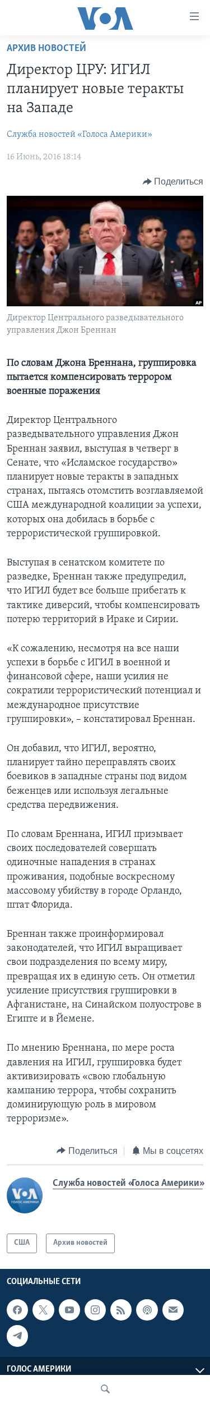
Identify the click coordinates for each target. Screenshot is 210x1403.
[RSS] (121, 1310)
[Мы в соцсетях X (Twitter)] (43, 1310)
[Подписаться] (173, 1310)
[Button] (173, 181)
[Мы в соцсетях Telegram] (17, 1335)
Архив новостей (46, 49)
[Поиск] (105, 1389)
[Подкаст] (146, 1310)
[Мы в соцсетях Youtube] (69, 1310)
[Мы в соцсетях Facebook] (17, 1310)
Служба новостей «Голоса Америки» (79, 134)
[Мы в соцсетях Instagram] (95, 1310)
